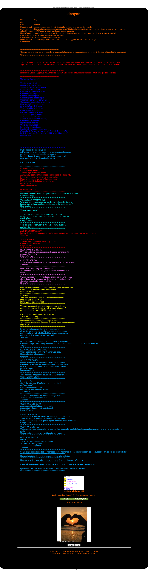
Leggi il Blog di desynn (74, 502)
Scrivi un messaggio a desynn (86, 495)
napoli (75, 570)
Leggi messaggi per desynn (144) (63, 495)
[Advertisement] (74, 3)
